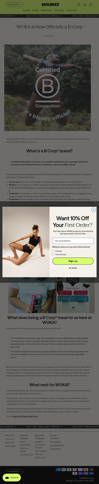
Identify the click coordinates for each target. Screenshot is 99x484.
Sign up (73, 261)
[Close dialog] (93, 210)
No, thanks (73, 268)
